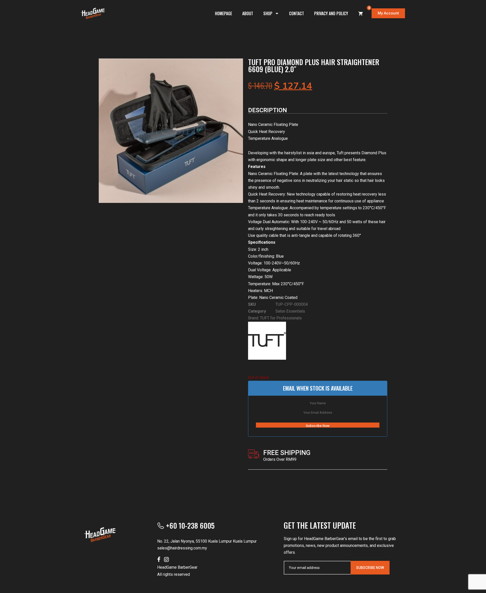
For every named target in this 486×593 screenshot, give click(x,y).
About (247, 13)
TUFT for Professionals (281, 318)
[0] (360, 13)
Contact (296, 13)
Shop (267, 13)
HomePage (223, 13)
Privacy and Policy (331, 13)
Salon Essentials (290, 311)
